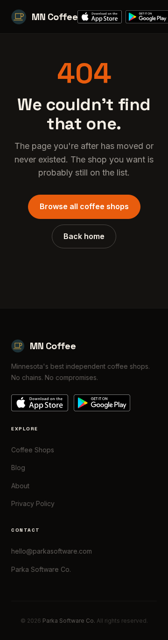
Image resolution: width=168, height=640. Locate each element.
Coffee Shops (32, 450)
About (20, 486)
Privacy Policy (33, 503)
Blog (18, 467)
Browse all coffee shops (84, 206)
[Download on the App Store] (99, 16)
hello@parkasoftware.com (51, 551)
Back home (84, 236)
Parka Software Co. (41, 569)
